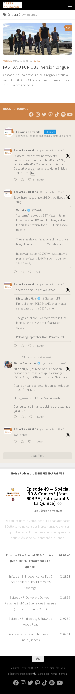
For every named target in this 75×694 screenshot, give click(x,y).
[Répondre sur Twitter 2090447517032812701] (16, 417)
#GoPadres (20, 435)
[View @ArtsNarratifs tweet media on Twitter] (32, 173)
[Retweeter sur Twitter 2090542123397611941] (23, 272)
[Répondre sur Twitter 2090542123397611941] (16, 272)
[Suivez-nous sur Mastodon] (50, 114)
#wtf (52, 290)
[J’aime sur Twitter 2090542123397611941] (31, 272)
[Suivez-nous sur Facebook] (31, 114)
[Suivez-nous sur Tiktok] (56, 114)
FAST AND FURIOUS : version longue (36, 67)
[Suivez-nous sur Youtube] (69, 114)
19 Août (61, 429)
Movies (7, 60)
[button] (37, 560)
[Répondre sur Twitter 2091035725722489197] (16, 180)
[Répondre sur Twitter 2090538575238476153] (16, 346)
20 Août (61, 191)
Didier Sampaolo (25, 363)
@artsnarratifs (47, 150)
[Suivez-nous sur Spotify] (63, 114)
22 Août (61, 150)
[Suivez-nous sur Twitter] (44, 114)
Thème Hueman (58, 673)
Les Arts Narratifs (26, 150)
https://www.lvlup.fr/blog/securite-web (37, 398)
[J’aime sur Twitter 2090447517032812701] (32, 417)
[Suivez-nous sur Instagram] (37, 114)
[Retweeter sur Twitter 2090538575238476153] (23, 346)
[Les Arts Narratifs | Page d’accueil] (15, 5)
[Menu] (70, 5)
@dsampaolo (49, 363)
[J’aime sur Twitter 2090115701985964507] (31, 442)
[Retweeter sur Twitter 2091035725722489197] (23, 180)
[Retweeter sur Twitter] (23, 357)
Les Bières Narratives (47, 511)
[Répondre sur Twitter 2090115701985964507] (16, 442)
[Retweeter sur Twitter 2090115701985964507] (23, 442)
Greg (37, 60)
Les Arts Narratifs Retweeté (38, 357)
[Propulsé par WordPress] (34, 674)
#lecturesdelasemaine (31, 156)
